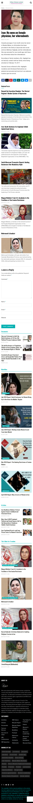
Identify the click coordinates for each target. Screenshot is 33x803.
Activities (4, 720)
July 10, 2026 (5, 342)
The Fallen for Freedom (10, 565)
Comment (4, 279)
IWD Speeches (5, 742)
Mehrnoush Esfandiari (8, 233)
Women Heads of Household (10, 776)
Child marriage (6, 751)
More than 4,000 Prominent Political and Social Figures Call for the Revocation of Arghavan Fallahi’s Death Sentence (11, 522)
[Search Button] (31, 2)
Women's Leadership (24, 773)
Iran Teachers (6, 761)
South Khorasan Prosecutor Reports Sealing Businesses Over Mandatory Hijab (15, 163)
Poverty (4, 767)
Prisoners (11, 767)
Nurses (4, 764)
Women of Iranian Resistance (26, 738)
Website (3, 318)
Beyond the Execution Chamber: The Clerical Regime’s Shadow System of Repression (15, 92)
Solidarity (15, 740)
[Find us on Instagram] (10, 785)
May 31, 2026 (5, 467)
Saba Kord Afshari (7, 770)
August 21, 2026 (5, 96)
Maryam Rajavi (16, 723)
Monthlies (6, 393)
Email (3, 310)
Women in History (25, 728)
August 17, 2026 (5, 527)
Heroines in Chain (4, 734)
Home (2, 8)
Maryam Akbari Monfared (19, 761)
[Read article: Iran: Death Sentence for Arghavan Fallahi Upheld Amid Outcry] (16, 141)
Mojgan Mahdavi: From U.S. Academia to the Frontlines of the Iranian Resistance (15, 199)
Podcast (14, 733)
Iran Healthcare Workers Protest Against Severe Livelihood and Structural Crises (10, 512)
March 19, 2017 (5, 39)
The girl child (18, 770)
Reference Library (15, 736)
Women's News (9, 8)
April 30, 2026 (5, 497)
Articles (3, 723)
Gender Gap (22, 754)
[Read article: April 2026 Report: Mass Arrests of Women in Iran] (16, 482)
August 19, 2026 (5, 516)
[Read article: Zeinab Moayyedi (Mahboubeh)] (16, 651)
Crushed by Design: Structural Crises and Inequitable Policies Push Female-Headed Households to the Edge (11, 358)
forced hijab (13, 754)
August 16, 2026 (5, 534)
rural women (26, 767)
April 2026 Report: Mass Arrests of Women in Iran (15, 495)
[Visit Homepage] (16, 2)
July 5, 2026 (4, 434)
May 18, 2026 (5, 363)
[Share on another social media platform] (30, 80)
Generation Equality (7, 757)
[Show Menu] (2, 2)
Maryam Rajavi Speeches (16, 726)
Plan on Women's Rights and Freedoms (19, 764)
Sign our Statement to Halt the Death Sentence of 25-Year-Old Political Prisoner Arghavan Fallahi (11, 338)
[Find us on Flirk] (8, 785)
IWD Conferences (5, 738)
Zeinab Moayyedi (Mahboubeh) (9, 664)
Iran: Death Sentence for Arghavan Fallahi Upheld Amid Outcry (14, 128)
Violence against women (9, 773)
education (24, 751)
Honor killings (19, 757)
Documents (4, 725)
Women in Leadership (26, 733)
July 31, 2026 (5, 402)
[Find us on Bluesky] (13, 785)
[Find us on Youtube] (6, 785)
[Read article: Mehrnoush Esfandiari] (16, 245)
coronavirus (16, 751)
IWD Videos (15, 720)
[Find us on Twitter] (3, 785)
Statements (15, 743)
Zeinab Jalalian (24, 776)
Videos (25, 725)
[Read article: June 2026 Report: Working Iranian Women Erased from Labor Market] (16, 417)
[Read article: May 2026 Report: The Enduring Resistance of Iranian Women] (16, 449)
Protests (18, 767)
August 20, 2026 (5, 236)
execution (5, 754)
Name (3, 302)
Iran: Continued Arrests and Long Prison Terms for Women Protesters (11, 531)
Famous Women (3, 729)
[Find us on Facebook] (1, 785)
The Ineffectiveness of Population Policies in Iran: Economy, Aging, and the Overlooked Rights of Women (11, 347)
